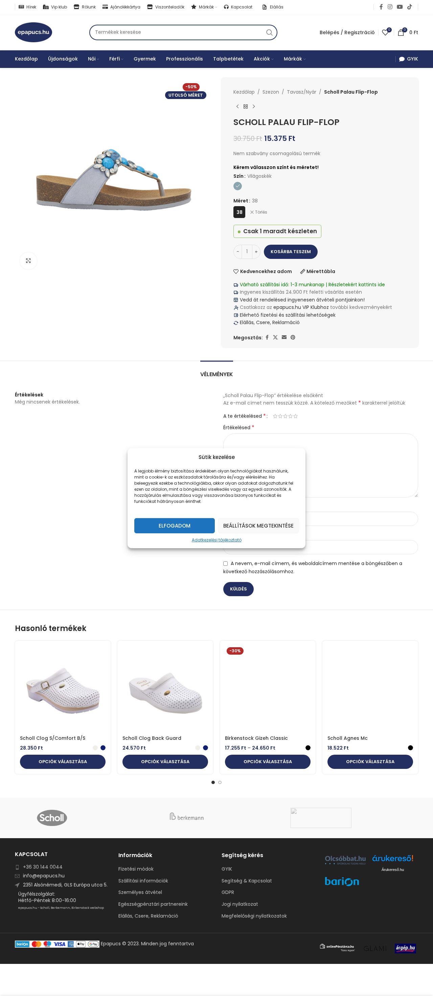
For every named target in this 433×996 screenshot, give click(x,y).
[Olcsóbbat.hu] (345, 860)
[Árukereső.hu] (392, 860)
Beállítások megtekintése (258, 525)
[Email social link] (284, 337)
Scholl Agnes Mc (347, 738)
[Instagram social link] (389, 7)
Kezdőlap (244, 92)
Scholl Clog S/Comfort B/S (52, 738)
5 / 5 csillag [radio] (295, 416)
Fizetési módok (136, 869)
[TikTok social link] (409, 7)
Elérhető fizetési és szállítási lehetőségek (287, 315)
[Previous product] (237, 106)
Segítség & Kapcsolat (247, 881)
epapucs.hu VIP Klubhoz (301, 307)
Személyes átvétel (140, 892)
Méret (240, 200)
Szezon (271, 92)
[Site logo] (33, 31)
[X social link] (275, 337)
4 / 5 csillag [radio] (290, 416)
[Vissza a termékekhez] (246, 106)
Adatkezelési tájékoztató (217, 539)
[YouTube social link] (399, 7)
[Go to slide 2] (220, 782)
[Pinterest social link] (293, 337)
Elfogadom (174, 525)
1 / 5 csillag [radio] (275, 416)
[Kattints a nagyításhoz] (28, 260)
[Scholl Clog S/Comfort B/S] (63, 689)
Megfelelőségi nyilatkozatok (254, 916)
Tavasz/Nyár (301, 92)
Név (229, 506)
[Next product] (254, 106)
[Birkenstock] (351, 818)
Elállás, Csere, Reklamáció (269, 322)
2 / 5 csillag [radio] (280, 416)
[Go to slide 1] (213, 782)
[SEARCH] (269, 32)
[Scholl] (82, 818)
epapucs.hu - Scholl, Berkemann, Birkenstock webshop (61, 908)
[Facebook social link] (381, 7)
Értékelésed (238, 427)
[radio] (237, 186)
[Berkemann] (216, 818)
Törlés (261, 212)
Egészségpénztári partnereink (153, 904)
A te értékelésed (244, 416)
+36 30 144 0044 (43, 867)
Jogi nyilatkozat (240, 904)
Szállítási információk (143, 881)
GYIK (227, 869)
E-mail (233, 534)
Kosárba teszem (291, 251)
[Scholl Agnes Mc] (370, 689)
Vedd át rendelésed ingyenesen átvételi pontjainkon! (302, 299)
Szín (238, 176)
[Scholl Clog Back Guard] (165, 689)
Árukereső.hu (393, 870)
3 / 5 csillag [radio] (285, 416)
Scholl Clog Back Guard (151, 738)
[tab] (216, 371)
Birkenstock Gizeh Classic (256, 738)
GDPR (228, 892)
